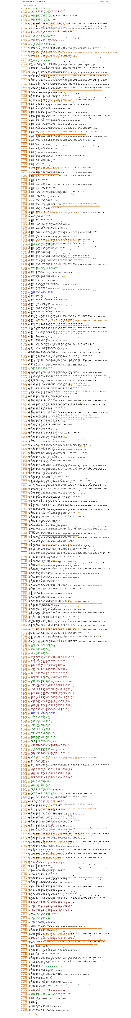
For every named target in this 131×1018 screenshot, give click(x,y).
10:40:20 (24, 87)
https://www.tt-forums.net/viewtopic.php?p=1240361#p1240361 (59, 544)
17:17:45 (24, 283)
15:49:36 (24, 224)
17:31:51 (24, 315)
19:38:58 (24, 663)
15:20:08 (24, 208)
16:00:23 (24, 235)
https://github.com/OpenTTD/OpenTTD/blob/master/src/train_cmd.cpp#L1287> (60, 134)
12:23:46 (24, 155)
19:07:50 (24, 561)
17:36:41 (24, 329)
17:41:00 (24, 339)
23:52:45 (24, 1010)
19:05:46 (24, 548)
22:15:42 (24, 922)
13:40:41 (24, 167)
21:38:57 (24, 864)
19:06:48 (24, 551)
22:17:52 (24, 926)
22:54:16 (24, 960)
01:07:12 (24, 11)
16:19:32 (24, 248)
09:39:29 (24, 64)
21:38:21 (24, 856)
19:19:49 (24, 629)
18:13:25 (24, 371)
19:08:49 (24, 567)
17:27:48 (24, 307)
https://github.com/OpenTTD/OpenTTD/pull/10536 (50, 27)
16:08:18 (24, 240)
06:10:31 (24, 42)
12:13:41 (24, 144)
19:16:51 (24, 617)
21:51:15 (24, 881)
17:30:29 (24, 311)
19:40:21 (24, 722)
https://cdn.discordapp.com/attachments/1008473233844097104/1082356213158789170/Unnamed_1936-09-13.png (71, 331)
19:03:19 (24, 543)
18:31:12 (24, 391)
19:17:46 (24, 621)
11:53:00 (24, 122)
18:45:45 (24, 453)
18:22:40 (24, 377)
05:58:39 (24, 40)
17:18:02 (24, 284)
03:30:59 (24, 22)
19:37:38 (24, 649)
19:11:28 (24, 581)
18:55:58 (24, 525)
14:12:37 (24, 186)
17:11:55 (24, 276)
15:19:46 (24, 206)
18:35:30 (24, 412)
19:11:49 (24, 587)
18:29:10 (24, 385)
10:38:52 (24, 79)
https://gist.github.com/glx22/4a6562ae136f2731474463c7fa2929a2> (57, 231)
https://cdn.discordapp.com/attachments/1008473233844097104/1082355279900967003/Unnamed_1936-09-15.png (71, 320)
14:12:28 (24, 184)
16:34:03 (24, 264)
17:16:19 (24, 278)
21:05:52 (24, 808)
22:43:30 (24, 940)
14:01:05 (24, 183)
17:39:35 (24, 335)
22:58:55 (24, 985)
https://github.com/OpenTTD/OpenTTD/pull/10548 (45, 858)
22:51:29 (24, 946)
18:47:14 (24, 472)
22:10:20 (24, 901)
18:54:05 (24, 512)
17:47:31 (24, 352)
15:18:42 (24, 204)
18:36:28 (24, 419)
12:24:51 (24, 158)
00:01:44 (24, 8)
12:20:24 (24, 152)
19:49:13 (24, 762)
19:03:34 (24, 544)
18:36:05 (24, 415)
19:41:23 (24, 752)
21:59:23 (24, 898)
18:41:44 (24, 441)
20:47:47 (24, 805)
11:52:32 (24, 120)
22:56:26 (24, 972)
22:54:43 (24, 965)
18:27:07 (24, 383)
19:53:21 (24, 764)
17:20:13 (24, 288)
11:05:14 (24, 95)
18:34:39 (24, 409)
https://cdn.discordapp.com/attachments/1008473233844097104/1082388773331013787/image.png (66, 757)
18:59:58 (24, 533)
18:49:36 (24, 495)
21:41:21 (24, 868)
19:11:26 (24, 580)
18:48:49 (24, 488)
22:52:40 (24, 952)
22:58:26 (24, 981)
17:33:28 (24, 320)
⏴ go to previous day (30, 5)
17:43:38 (24, 345)
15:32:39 (24, 215)
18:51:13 (24, 499)
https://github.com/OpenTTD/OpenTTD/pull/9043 (52, 637)
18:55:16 (24, 521)
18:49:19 (24, 491)
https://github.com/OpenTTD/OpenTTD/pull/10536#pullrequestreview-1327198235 (55, 834)
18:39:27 (24, 425)
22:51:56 (24, 949)
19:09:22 (24, 571)
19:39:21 (24, 680)
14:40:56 (24, 198)
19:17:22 (24, 619)
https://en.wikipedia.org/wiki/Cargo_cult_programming (59, 371)
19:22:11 (24, 632)
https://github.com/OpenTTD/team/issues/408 (44, 168)
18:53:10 (24, 505)
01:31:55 (24, 14)
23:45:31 (24, 1005)
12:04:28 (24, 136)
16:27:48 (24, 262)
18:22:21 (24, 375)
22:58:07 (24, 978)
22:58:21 (24, 980)
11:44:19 (24, 106)
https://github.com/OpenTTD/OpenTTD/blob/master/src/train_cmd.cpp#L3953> (77, 90)
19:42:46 (24, 756)
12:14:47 (24, 150)
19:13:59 (24, 599)
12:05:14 (24, 138)
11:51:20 (24, 115)
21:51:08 (24, 880)
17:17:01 (24, 282)
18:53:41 (24, 509)
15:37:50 (24, 216)
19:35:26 (24, 644)
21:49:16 (24, 870)
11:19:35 (24, 98)
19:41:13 (24, 749)
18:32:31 (24, 393)
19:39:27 (24, 713)
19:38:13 (24, 655)
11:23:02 (24, 100)
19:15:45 (24, 615)
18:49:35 (24, 492)
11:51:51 (24, 118)
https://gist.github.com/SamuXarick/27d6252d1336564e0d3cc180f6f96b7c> (59, 387)
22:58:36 (24, 982)
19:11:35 (24, 584)
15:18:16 (24, 203)
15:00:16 (24, 199)
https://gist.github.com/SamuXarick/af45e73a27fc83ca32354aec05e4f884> (76, 206)
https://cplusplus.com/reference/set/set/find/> (54, 100)
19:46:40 (24, 760)
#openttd (102, 1)
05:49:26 (24, 39)
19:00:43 (24, 536)
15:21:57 (24, 210)
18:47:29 (24, 473)
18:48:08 (24, 480)
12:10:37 (24, 140)
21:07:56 (24, 822)
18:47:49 (24, 477)
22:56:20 (24, 970)
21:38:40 (24, 861)
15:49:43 (24, 226)
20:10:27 (24, 778)
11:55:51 (24, 126)
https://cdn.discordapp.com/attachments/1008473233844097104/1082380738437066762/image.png (70, 603)
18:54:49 (24, 519)
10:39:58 (24, 84)
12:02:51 (24, 134)
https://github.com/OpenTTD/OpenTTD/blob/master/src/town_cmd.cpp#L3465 (53, 56)
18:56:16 (24, 528)
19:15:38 (24, 612)
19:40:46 (24, 742)
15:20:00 (24, 207)
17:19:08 (24, 286)
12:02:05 (24, 132)
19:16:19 (24, 616)
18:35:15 (24, 411)
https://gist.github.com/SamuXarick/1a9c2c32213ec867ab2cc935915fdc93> (59, 758)
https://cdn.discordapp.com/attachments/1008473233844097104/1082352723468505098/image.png (66, 290)
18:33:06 (24, 399)
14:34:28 (24, 190)
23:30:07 (24, 996)
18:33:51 (24, 405)
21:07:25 (24, 818)
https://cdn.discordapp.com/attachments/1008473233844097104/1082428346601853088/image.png (70, 928)
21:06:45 (24, 814)
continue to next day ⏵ (30, 1014)
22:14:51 (24, 916)
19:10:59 (24, 577)
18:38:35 (24, 423)
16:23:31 (24, 252)
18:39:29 (24, 432)
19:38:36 (24, 656)
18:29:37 (24, 388)
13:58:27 (24, 175)
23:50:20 (24, 1009)
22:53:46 (24, 957)
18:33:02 (24, 397)
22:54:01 (24, 958)
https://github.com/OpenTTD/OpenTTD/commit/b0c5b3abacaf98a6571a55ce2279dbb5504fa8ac (58, 447)
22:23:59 (24, 930)
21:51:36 (24, 882)
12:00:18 (24, 130)
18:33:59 (24, 407)
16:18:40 (24, 247)
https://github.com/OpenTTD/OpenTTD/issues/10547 (55, 829)
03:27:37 (24, 20)
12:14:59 (24, 151)
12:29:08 (24, 163)
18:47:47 (24, 476)
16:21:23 (24, 250)
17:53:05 (24, 359)
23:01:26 (24, 988)
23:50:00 (24, 1008)
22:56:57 (24, 976)
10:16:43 (24, 75)
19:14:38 (24, 603)
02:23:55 (24, 18)
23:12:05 (24, 992)
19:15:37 (24, 611)
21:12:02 (24, 832)
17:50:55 (24, 356)
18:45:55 (24, 455)
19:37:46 (24, 651)
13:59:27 (24, 176)
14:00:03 (24, 180)
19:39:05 (24, 669)
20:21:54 (24, 793)
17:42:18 (24, 344)
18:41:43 (24, 439)
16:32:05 (24, 263)
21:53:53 (24, 889)
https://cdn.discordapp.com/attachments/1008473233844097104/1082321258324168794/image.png (66, 203)
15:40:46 (24, 218)
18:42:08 (24, 444)
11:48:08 (24, 111)
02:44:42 (24, 19)
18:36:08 (24, 416)
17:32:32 (24, 316)
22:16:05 (24, 924)
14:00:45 (24, 182)
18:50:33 (24, 497)
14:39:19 (24, 191)
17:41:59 (24, 343)
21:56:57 (24, 896)
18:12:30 (24, 368)
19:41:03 (24, 744)
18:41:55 (24, 443)
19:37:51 (24, 652)
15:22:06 (24, 211)
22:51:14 (24, 944)
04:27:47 (24, 35)
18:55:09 (24, 520)
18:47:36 (24, 475)
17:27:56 (24, 308)
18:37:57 (24, 420)
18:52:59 (24, 503)
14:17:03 (24, 187)
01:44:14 (24, 16)
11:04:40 (24, 92)
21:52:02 (24, 884)
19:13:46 (24, 597)
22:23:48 (24, 928)
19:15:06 (24, 608)
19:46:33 (24, 757)
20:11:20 (24, 790)
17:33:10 (24, 319)
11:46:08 (24, 107)
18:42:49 (24, 451)
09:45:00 (24, 70)
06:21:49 (24, 43)
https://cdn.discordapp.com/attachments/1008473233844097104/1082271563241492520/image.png (66, 131)
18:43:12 (24, 452)
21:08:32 (24, 826)
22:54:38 (24, 964)
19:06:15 (24, 549)
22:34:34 (24, 933)
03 (110, 1)
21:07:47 (24, 821)
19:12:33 (24, 588)
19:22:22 (24, 633)
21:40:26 (24, 866)
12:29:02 (24, 162)
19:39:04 (24, 667)
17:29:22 (24, 309)
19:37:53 (24, 653)
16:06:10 (24, 239)
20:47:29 (24, 802)
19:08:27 (24, 565)
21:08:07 (24, 824)
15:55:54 (24, 232)
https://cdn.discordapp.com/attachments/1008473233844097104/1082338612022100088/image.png (66, 258)
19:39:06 (24, 671)
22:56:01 (24, 968)
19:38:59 (24, 664)
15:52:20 (24, 227)
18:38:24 (24, 421)
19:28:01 (24, 640)
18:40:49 (24, 437)
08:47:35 (24, 60)
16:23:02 (24, 251)
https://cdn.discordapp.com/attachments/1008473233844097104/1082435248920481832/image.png (66, 944)
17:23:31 (24, 291)
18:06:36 (24, 360)
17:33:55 (24, 321)
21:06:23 (24, 812)
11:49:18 (24, 114)
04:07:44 (24, 23)
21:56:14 (24, 893)
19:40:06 (24, 721)
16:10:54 (24, 242)
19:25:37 (24, 639)
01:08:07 (24, 12)
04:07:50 (24, 28)
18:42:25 (24, 445)
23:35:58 (24, 1000)
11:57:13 (24, 128)
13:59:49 (24, 178)
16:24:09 (24, 255)
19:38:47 (24, 661)
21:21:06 (24, 836)
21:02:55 (24, 806)
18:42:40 (24, 448)
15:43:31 (24, 220)
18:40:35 (24, 436)
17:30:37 (24, 312)
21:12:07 (24, 833)
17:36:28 (24, 327)
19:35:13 (24, 643)
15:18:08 (24, 202)
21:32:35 (24, 848)
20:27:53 (24, 796)
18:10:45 (24, 364)
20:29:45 (24, 798)
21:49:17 (24, 872)
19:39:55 (24, 717)
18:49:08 (24, 489)
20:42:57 (24, 800)
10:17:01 (24, 78)
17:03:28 (24, 271)
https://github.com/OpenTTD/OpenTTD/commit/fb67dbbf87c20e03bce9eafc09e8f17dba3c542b (58, 628)
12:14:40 (24, 148)
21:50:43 (24, 878)
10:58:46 (24, 91)
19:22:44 (24, 635)
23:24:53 (24, 993)
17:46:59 (24, 349)
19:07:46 (24, 560)
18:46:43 (24, 468)
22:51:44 (24, 948)
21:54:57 (24, 890)
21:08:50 (24, 828)
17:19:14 (24, 287)
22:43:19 (24, 938)
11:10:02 (24, 96)
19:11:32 (24, 583)
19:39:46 (24, 714)
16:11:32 (24, 244)
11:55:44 (24, 124)
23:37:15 (24, 1002)
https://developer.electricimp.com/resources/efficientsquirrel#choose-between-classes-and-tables (75, 74)
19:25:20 (24, 636)
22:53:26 (24, 956)
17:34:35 (24, 324)
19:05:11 (24, 547)
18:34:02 (24, 408)
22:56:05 (24, 969)
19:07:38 (24, 557)
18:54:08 (24, 513)
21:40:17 (24, 865)
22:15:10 (24, 918)
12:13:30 (24, 143)
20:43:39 (24, 801)
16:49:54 (24, 268)
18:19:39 (24, 372)
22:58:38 (24, 984)
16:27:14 (24, 258)
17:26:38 (24, 304)
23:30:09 (24, 997)
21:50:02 (24, 874)
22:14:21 (24, 914)
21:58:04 (24, 897)
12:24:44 (24, 156)
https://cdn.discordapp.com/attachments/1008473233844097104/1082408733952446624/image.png (66, 808)
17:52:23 (24, 357)
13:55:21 (24, 172)
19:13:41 (24, 592)
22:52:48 (24, 953)
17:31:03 (24, 313)
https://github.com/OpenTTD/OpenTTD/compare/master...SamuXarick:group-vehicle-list (64, 765)
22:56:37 (24, 973)
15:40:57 (24, 219)
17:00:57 (24, 270)
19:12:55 (24, 589)
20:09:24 (24, 768)
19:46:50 (24, 761)
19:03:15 (24, 541)
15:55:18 (24, 231)
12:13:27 (24, 142)
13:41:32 (24, 170)
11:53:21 (24, 123)
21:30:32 (24, 846)
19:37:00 (24, 648)
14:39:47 (24, 192)
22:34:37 (24, 936)
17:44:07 (24, 348)
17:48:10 (24, 355)
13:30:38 (24, 166)
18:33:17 (24, 400)
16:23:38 (24, 254)
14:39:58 (24, 194)
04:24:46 (24, 34)
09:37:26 (24, 62)
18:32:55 (24, 396)
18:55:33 (24, 523)
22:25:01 (24, 932)
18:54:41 (24, 517)
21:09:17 (24, 830)
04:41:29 (24, 36)
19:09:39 (24, 572)
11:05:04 (24, 94)
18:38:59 (24, 424)
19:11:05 (24, 579)
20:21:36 (24, 792)
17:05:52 (24, 272)
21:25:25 (24, 840)
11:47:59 (24, 110)
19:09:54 (24, 573)
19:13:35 (24, 591)
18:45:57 (24, 461)
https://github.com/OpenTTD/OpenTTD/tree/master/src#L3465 (86, 47)
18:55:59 (24, 527)
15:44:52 (24, 222)
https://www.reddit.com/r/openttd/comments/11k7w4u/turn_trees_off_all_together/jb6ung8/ (74, 940)
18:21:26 (24, 373)
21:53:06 (24, 888)
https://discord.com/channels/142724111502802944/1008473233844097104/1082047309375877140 (60, 325)
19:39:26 (24, 684)
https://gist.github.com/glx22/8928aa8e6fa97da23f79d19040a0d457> (57, 240)
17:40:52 (24, 337)
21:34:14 (24, 853)
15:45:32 (24, 223)
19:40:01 (24, 718)
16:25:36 (24, 256)
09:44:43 (24, 66)
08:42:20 (24, 58)
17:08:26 (24, 274)
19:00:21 (24, 535)
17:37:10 (24, 331)
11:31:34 (24, 103)
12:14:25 (24, 146)
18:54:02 (24, 511)
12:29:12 (24, 164)
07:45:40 (24, 51)
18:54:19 (24, 515)
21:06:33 (24, 813)
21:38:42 (24, 862)
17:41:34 (24, 341)
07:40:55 (24, 50)
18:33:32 (24, 404)
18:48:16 (24, 483)
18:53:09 (24, 504)
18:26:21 (24, 381)
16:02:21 (24, 236)
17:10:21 (24, 275)
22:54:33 (24, 962)
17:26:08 (24, 303)
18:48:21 (24, 485)
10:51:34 (24, 90)
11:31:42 (24, 104)
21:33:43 (24, 852)
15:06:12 (24, 200)
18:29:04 (24, 384)
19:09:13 (24, 568)
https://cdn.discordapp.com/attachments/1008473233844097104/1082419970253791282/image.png (70, 877)
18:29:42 (24, 389)
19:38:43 (24, 659)
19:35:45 (24, 645)
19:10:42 (24, 576)
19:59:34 (24, 765)
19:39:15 (24, 675)
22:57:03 (24, 977)
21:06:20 (24, 810)
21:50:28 (24, 876)
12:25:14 (24, 160)
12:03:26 (24, 135)
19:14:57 (24, 607)
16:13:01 (24, 246)
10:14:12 (24, 72)
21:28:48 (24, 844)
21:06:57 (24, 816)
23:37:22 (24, 1004)
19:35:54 (24, 647)
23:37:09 (24, 1001)
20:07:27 (24, 766)
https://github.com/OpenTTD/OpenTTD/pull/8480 (44, 119)
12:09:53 (24, 139)
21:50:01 (24, 873)
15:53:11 (24, 228)
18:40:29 (24, 435)
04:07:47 (24, 26)
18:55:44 (24, 524)
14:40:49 (24, 196)
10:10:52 (24, 71)
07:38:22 (24, 47)
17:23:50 (24, 294)
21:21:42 (24, 838)
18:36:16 (24, 417)
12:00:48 (24, 131)
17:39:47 (24, 336)
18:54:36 (24, 516)
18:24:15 (24, 380)
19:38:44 (24, 660)
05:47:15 (24, 38)
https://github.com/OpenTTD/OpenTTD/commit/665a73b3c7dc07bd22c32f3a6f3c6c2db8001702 (58, 493)
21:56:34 (24, 894)
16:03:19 (24, 238)
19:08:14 (24, 563)
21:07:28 (24, 820)
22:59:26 (24, 986)
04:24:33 (24, 32)
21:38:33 (24, 860)
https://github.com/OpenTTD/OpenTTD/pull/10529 (49, 24)
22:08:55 (24, 900)
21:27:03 (24, 841)
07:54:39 (24, 55)
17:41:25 (24, 340)
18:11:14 (24, 367)
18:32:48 (24, 395)
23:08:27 (24, 990)
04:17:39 (24, 31)
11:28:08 (24, 102)
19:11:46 (24, 585)
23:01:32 (24, 989)
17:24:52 (24, 295)
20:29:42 (24, 797)
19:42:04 (24, 754)
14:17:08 (24, 188)
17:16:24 (24, 279)
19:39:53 (24, 716)
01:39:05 (24, 15)
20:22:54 (24, 794)
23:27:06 (24, 994)
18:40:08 (24, 433)
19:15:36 (24, 609)
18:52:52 (24, 501)
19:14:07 (24, 600)
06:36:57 (24, 46)
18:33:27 (24, 403)
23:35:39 (24, 998)
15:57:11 (24, 234)
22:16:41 (24, 925)
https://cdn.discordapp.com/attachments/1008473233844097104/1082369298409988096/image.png (66, 385)
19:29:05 (24, 641)
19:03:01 (24, 540)
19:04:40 (24, 545)
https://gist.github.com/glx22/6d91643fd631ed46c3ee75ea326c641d (57, 212)
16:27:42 (24, 260)
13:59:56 (24, 179)
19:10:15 (24, 575)
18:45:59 (24, 464)
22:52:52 (24, 954)
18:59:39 (24, 529)
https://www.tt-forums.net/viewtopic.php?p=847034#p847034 (59, 535)
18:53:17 (24, 508)
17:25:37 (24, 296)
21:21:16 (24, 837)
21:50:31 (24, 877)
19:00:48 (24, 537)
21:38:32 (24, 857)
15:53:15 (24, 230)
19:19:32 (24, 625)
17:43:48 (24, 347)
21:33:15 (24, 849)
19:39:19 (24, 676)
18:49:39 (24, 496)
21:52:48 (24, 886)
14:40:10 (24, 195)
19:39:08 (24, 673)
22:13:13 (24, 902)
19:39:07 (24, 672)
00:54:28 (24, 10)
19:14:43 (24, 605)
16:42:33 (24, 267)
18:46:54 (24, 469)
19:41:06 (24, 746)
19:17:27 (24, 620)
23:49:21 (24, 1006)
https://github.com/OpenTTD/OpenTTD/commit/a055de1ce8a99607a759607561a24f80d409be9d (58, 365)
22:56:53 (24, 974)
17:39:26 (24, 333)
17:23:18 (24, 290)
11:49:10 (24, 112)
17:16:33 (24, 280)
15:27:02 (24, 212)
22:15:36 (24, 920)
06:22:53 (24, 44)
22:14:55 (24, 917)
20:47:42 (24, 804)
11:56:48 (24, 127)
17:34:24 (24, 323)
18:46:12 (24, 467)
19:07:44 (24, 559)
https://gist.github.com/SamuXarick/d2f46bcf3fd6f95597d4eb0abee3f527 (59, 259)
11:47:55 (24, 108)
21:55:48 (24, 892)
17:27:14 (24, 306)
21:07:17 (24, 817)
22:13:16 (24, 913)
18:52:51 (24, 500)
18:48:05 (24, 479)
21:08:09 (24, 825)
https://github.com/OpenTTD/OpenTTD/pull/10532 (61, 30)
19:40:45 (24, 724)
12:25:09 (24, 159)
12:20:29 (24, 154)
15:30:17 (24, 214)
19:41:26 (24, 753)
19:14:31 (24, 601)
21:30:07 (24, 845)
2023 (107, 1)
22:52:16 (24, 950)
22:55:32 (24, 966)
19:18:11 (24, 624)
